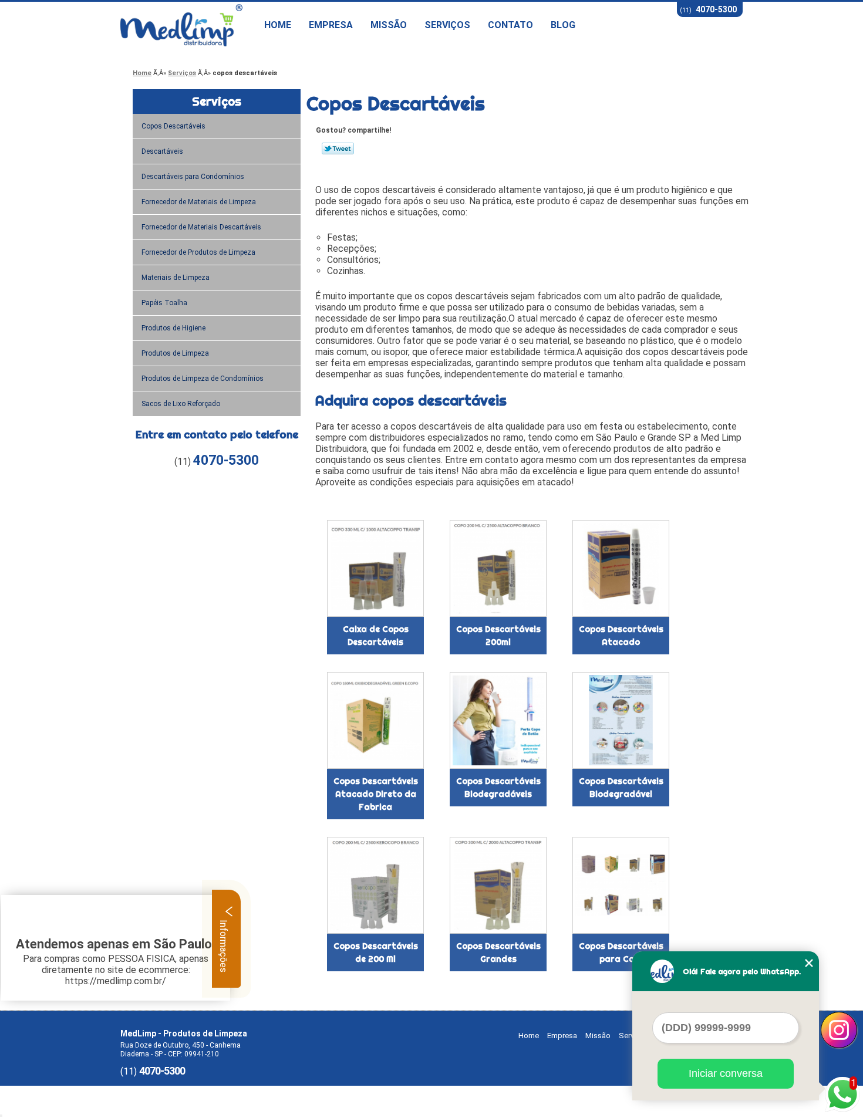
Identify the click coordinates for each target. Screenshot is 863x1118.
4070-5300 (716, 9)
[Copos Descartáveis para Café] (620, 885)
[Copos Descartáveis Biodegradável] (620, 720)
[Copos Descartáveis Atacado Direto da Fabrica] (375, 720)
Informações (223, 944)
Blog (563, 25)
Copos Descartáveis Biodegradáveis (498, 787)
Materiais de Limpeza (175, 277)
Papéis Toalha (164, 303)
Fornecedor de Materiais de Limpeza (198, 202)
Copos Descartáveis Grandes (498, 952)
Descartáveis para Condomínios (192, 177)
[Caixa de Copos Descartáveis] (375, 568)
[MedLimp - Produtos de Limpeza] (187, 25)
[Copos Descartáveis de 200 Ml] (375, 885)
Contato (510, 25)
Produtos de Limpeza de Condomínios (202, 378)
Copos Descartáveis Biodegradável (621, 787)
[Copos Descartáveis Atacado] (620, 568)
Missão (388, 25)
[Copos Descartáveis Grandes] (498, 885)
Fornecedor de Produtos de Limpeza (198, 252)
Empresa (331, 25)
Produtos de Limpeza (175, 353)
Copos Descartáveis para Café (621, 952)
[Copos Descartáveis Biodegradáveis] (498, 720)
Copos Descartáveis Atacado (621, 635)
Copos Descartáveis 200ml (498, 635)
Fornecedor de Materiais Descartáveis (201, 227)
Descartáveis (162, 151)
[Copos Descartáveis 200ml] (498, 568)
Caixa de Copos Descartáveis (376, 635)
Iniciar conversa (726, 1073)
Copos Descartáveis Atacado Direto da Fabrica (375, 794)
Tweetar (338, 148)
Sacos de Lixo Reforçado (180, 404)
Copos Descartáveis (173, 126)
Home (277, 25)
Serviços (447, 25)
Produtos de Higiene (173, 328)
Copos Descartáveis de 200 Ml (375, 952)
